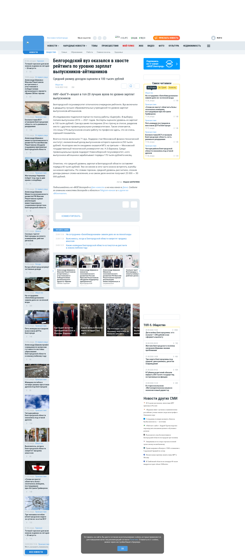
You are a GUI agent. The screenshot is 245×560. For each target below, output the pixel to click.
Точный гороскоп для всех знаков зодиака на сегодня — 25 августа (37, 533)
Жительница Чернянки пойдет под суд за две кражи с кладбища (35, 178)
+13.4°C (124, 38)
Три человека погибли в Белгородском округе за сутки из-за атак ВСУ (35, 517)
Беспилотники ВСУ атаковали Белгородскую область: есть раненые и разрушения (36, 123)
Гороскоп (40, 61)
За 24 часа (152, 87)
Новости (52, 45)
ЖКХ (141, 45)
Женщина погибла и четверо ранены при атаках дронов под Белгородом (37, 384)
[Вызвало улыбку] (67, 204)
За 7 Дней (162, 87)
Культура (174, 45)
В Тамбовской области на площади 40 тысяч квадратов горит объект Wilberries (161, 463)
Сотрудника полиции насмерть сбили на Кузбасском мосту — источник (159, 420)
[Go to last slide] (53, 271)
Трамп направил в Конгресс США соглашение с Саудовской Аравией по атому (162, 449)
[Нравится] (59, 204)
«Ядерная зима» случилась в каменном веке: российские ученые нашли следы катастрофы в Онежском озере (161, 412)
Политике (134, 540)
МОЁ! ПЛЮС (128, 45)
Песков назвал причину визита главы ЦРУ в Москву (160, 456)
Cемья (64, 52)
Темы (94, 45)
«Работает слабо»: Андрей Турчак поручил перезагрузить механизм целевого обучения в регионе (160, 428)
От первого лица (41, 77)
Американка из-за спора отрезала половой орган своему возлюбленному (160, 443)
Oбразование (76, 52)
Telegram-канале (107, 190)
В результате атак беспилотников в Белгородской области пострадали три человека (161, 436)
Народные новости (74, 45)
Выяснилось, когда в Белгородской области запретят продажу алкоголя (35, 449)
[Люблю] (75, 204)
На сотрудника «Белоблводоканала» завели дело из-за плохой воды (36, 299)
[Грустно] (92, 204)
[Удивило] (84, 204)
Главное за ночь (103, 52)
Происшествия (110, 45)
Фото (161, 45)
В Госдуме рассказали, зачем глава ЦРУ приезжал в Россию (159, 404)
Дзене (125, 187)
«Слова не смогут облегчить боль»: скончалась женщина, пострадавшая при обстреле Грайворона (36, 483)
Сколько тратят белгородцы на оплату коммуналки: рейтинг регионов (35, 237)
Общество (51, 52)
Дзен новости (98, 187)
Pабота (90, 52)
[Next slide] (139, 271)
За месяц (172, 87)
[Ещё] (208, 46)
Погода (38, 264)
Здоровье (118, 52)
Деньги (38, 231)
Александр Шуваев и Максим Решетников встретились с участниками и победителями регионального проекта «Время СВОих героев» (35, 86)
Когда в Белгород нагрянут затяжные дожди (37, 268)
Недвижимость (192, 45)
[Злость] (100, 204)
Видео (151, 45)
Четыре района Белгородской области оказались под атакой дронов (35, 416)
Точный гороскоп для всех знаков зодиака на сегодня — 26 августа (37, 66)
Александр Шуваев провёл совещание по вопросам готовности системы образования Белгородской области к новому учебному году (36, 350)
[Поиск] (217, 46)
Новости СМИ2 (58, 302)
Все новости (36, 552)
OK (122, 548)
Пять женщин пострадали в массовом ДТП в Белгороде (36, 331)
